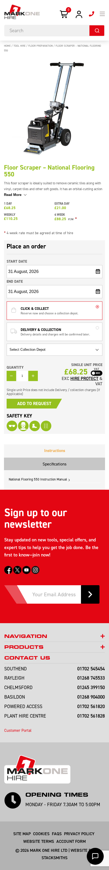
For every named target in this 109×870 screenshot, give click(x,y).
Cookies (41, 833)
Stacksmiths (54, 857)
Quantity (15, 367)
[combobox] (54, 30)
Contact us (27, 658)
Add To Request (34, 403)
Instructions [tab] (54, 450)
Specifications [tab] (54, 464)
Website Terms (38, 841)
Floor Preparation (40, 45)
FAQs (57, 833)
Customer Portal (17, 730)
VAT (96, 369)
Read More (13, 195)
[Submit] (96, 30)
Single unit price (86, 365)
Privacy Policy (79, 833)
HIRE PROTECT (84, 378)
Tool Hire (19, 45)
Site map (22, 833)
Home (7, 45)
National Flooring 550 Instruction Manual (38, 479)
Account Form (71, 841)
